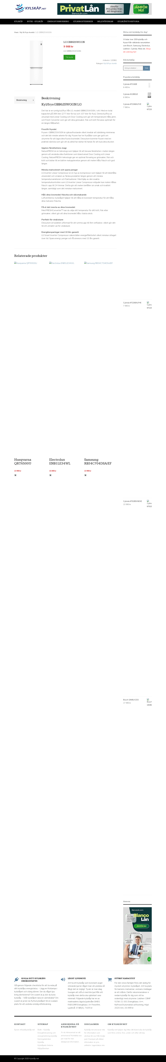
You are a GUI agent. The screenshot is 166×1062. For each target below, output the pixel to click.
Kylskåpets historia (128, 21)
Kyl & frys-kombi (27, 32)
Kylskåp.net (34, 1058)
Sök (146, 68)
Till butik (69, 57)
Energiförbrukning (58, 21)
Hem (16, 32)
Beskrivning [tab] (21, 100)
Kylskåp (18, 21)
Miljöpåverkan (105, 21)
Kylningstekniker (83, 21)
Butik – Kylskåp (35, 21)
